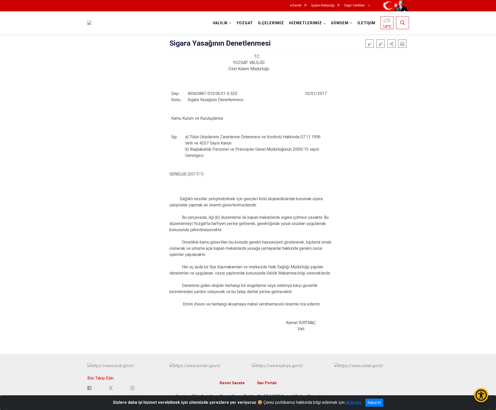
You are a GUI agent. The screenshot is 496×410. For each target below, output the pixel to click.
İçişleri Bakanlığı (323, 5)
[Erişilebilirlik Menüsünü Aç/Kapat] (481, 395)
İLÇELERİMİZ (271, 23)
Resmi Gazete (232, 383)
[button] (391, 43)
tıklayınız (354, 402)
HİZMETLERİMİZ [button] (305, 23)
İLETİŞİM (366, 23)
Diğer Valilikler (355, 5)
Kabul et (374, 402)
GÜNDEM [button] (339, 23)
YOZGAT (245, 23)
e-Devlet (295, 5)
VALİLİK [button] (220, 23)
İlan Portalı (267, 383)
